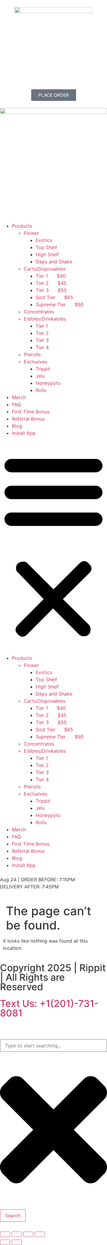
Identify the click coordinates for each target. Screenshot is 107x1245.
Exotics (44, 240)
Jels (40, 376)
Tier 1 (51, 276)
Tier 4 (42, 347)
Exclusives (35, 362)
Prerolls (32, 354)
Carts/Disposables (44, 269)
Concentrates (39, 312)
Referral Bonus (28, 419)
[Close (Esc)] (40, 1234)
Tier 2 (51, 283)
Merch (19, 397)
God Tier (54, 297)
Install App (24, 433)
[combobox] (53, 1045)
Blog (17, 426)
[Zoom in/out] (5, 1234)
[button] (53, 545)
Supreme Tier (60, 304)
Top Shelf (46, 247)
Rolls (41, 390)
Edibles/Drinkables (45, 319)
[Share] (28, 1234)
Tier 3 (51, 290)
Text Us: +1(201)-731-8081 (49, 1008)
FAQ (16, 404)
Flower (31, 233)
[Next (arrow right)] (17, 1242)
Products (22, 226)
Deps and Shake (54, 262)
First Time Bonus (30, 412)
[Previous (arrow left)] (5, 1242)
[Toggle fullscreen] (17, 1234)
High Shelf (47, 254)
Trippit (43, 369)
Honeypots (48, 383)
